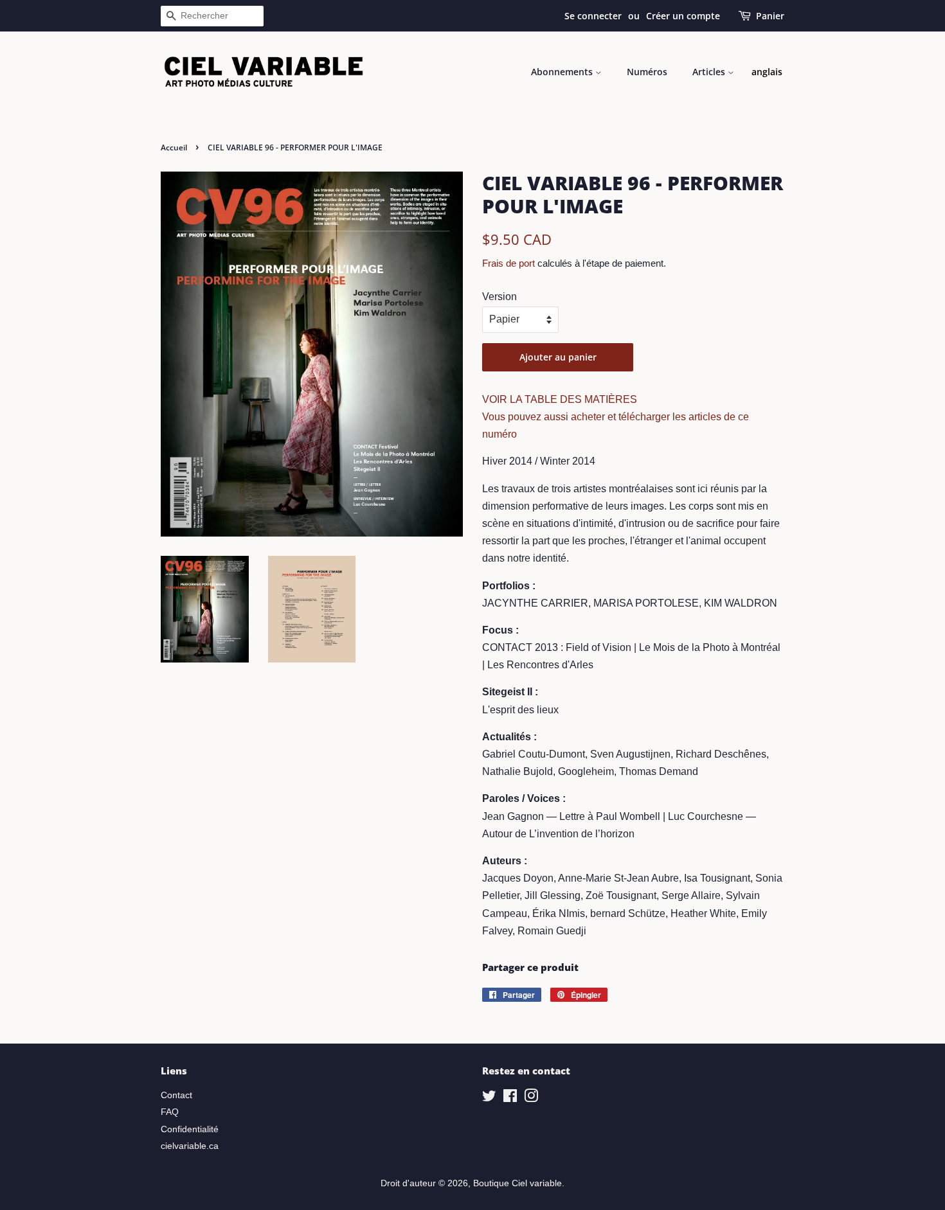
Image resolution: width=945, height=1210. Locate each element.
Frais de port (508, 263)
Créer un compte (683, 16)
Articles (710, 72)
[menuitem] (767, 72)
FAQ (170, 1112)
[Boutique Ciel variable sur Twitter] (489, 1098)
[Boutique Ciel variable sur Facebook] (510, 1098)
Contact (176, 1095)
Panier (770, 16)
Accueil (174, 147)
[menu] (767, 72)
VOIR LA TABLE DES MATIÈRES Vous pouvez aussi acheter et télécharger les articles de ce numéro (615, 417)
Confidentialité (190, 1129)
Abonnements (563, 72)
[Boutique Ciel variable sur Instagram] (531, 1098)
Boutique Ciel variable (517, 1183)
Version (499, 296)
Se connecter (593, 16)
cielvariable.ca (190, 1146)
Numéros (647, 72)
